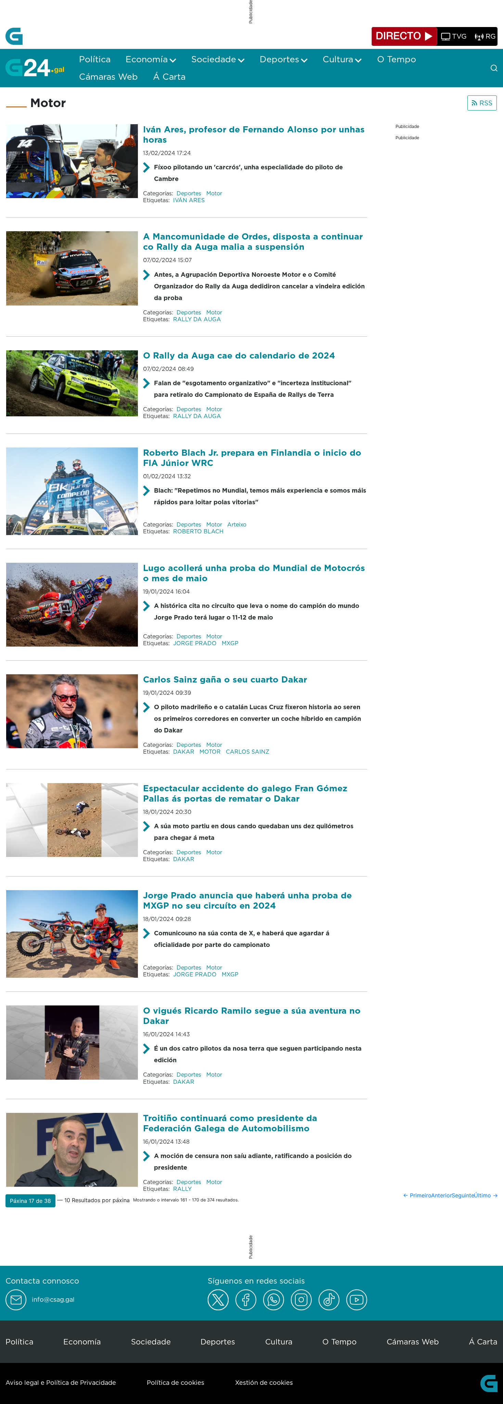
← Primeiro (417, 1195)
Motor (214, 193)
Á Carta (483, 1341)
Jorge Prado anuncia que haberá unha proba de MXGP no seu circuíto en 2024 (247, 900)
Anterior (441, 1195)
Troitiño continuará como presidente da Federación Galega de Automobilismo (230, 1123)
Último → (486, 1195)
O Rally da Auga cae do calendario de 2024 (239, 355)
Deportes (190, 193)
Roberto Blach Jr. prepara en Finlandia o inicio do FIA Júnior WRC (252, 457)
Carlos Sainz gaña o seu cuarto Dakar (225, 679)
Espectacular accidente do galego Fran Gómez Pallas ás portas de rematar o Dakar (245, 793)
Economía (82, 1341)
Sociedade (151, 1341)
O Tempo (339, 1341)
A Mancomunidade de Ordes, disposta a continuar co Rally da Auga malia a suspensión (253, 241)
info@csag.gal (53, 1299)
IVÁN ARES (189, 200)
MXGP (230, 643)
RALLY (182, 1189)
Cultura (279, 1341)
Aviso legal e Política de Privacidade (60, 1382)
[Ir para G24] (34, 67)
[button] (30, 1200)
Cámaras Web (413, 1341)
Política (19, 1341)
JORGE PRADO (195, 643)
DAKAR (184, 751)
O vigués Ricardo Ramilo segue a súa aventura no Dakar (252, 1015)
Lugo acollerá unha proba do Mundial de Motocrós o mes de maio (254, 573)
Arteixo (236, 524)
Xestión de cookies (264, 1382)
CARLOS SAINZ (247, 751)
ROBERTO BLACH (198, 531)
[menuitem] (95, 59)
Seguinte (463, 1195)
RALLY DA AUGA (197, 319)
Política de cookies (175, 1382)
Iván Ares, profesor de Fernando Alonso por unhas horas (254, 134)
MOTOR (210, 751)
